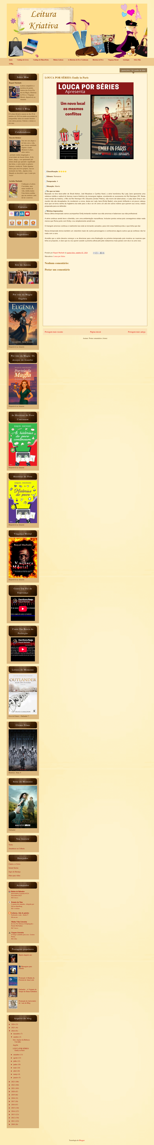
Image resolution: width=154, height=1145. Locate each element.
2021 (13, 1088)
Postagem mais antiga (136, 331)
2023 (13, 1081)
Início (11, 60)
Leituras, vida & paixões (20, 913)
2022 (13, 1085)
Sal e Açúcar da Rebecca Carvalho (21, 1041)
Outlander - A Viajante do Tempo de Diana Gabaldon (28, 990)
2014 (13, 1111)
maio (15, 1067)
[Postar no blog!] (96, 253)
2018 (13, 1098)
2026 (13, 1024)
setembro (16, 1054)
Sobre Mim (137, 60)
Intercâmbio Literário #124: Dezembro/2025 (20, 894)
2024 (13, 1031)
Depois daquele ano (25, 955)
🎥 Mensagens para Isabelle (25, 967)
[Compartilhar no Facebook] (101, 253)
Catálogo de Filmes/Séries (41, 60)
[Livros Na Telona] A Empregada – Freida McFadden (22, 925)
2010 (13, 1124)
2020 (13, 1091)
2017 (13, 1101)
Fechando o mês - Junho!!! (19, 915)
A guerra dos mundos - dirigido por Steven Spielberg (22, 905)
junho (15, 1064)
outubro (16, 1037)
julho (15, 1061)
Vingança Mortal (113, 60)
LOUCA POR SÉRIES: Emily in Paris (21, 1049)
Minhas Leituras (58, 60)
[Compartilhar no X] (99, 253)
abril (15, 1071)
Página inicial (95, 331)
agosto (15, 1058)
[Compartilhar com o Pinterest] (103, 253)
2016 (13, 1104)
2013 (13, 1114)
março (15, 1074)
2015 (13, 1108)
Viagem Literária (17, 932)
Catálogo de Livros (23, 60)
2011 (13, 1121)
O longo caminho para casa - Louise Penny (23, 935)
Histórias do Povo (98, 60)
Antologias (126, 60)
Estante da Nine (17, 902)
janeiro (16, 1077)
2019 (13, 1095)
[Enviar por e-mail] (94, 253)
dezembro (16, 1033)
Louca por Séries (59, 256)
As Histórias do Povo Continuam (78, 60)
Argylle (15, 1045)
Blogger (81, 1140)
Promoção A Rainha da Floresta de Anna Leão (26, 979)
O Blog (11, 64)
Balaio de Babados (18, 891)
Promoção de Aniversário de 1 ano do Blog (27, 1002)
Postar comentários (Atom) (98, 338)
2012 (13, 1118)
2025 (13, 1027)
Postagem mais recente (54, 331)
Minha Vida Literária (19, 921)
